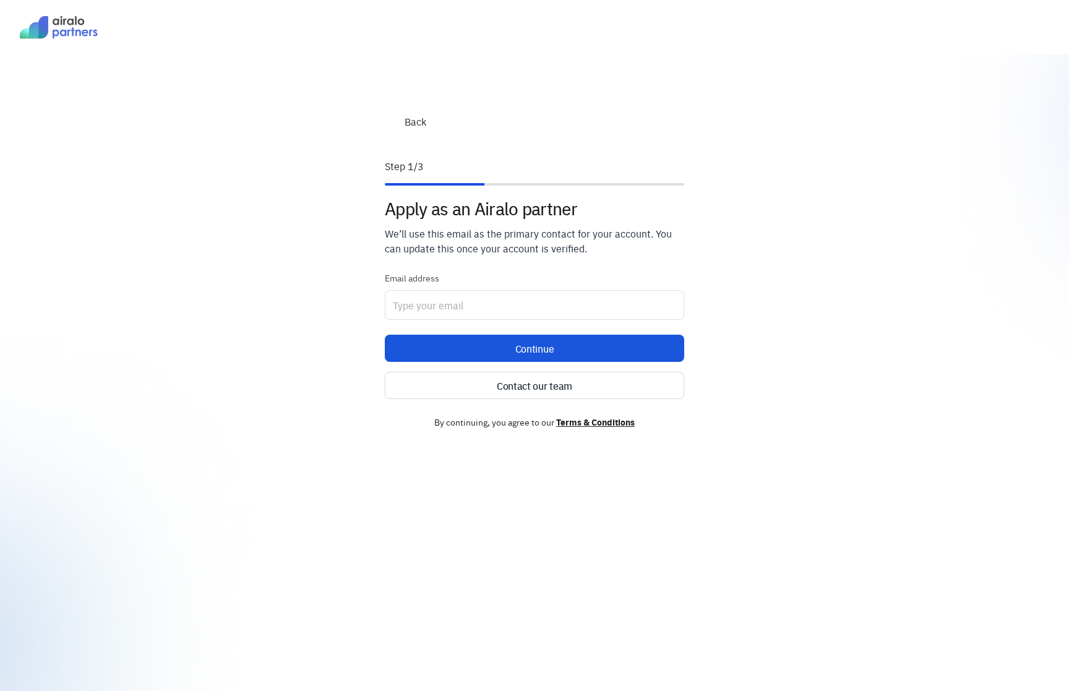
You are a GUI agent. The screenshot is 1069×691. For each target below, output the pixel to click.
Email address (412, 278)
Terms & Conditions (595, 422)
